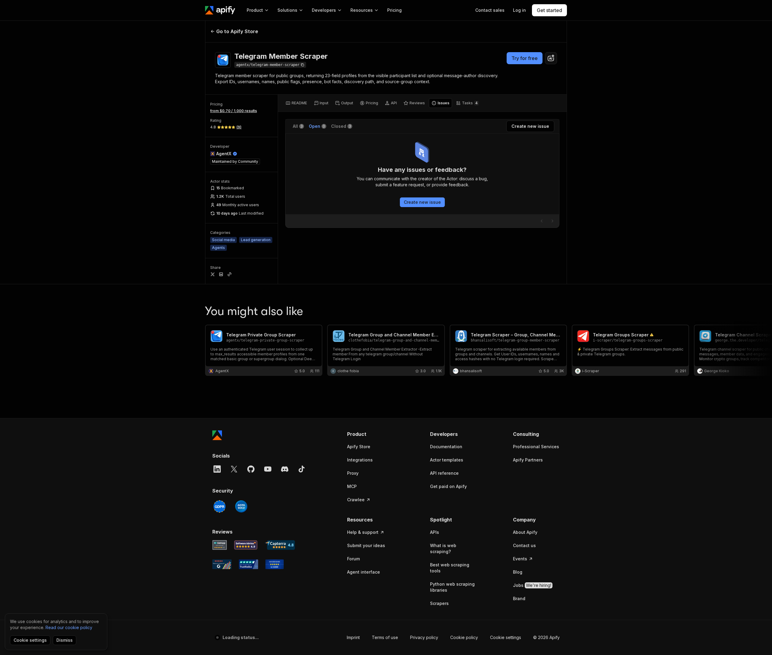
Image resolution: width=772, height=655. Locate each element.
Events (520, 558)
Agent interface (363, 572)
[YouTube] (268, 469)
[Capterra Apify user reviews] (280, 545)
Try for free (524, 58)
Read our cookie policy (69, 627)
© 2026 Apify (546, 637)
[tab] (296, 103)
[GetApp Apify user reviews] (219, 545)
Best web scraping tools (449, 567)
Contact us (524, 545)
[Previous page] (541, 221)
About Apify (525, 532)
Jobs (532, 585)
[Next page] (552, 221)
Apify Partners (528, 459)
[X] (234, 469)
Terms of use (385, 637)
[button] (370, 434)
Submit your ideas (366, 545)
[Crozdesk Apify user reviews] (274, 564)
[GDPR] (219, 506)
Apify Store (358, 446)
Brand (519, 598)
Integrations (360, 459)
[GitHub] (251, 469)
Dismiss (64, 640)
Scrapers (439, 603)
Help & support (362, 532)
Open (317, 126)
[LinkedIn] (217, 469)
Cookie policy (464, 637)
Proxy (353, 473)
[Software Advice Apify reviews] (246, 545)
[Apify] (220, 10)
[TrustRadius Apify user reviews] (248, 564)
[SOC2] (241, 506)
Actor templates (446, 459)
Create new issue (422, 202)
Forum (353, 558)
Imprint (353, 637)
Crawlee (356, 499)
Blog (517, 572)
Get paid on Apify (448, 486)
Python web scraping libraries (452, 587)
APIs (434, 532)
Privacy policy (424, 637)
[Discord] (285, 469)
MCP (352, 486)
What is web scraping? (443, 548)
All (298, 126)
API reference (444, 473)
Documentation (446, 446)
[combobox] (551, 58)
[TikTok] (301, 469)
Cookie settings (505, 637)
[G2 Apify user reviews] (222, 564)
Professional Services (536, 446)
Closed (341, 126)
